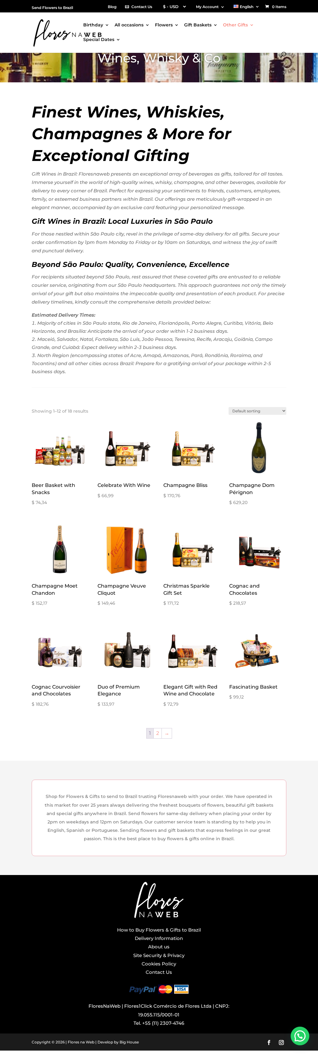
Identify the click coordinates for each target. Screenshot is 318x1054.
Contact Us (141, 7)
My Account (207, 7)
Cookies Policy (159, 964)
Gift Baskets (197, 25)
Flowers (164, 25)
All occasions (129, 25)
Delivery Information (159, 938)
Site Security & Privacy (158, 955)
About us (159, 947)
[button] (300, 1036)
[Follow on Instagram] (281, 1042)
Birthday (93, 25)
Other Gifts (235, 25)
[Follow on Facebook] (269, 1042)
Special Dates (98, 39)
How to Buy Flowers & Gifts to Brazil (159, 930)
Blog (112, 7)
